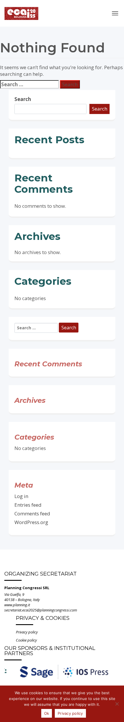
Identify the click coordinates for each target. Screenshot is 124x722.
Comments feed (32, 513)
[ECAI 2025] (21, 11)
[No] (117, 704)
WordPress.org (31, 522)
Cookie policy (26, 640)
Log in (21, 496)
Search (22, 99)
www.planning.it (17, 604)
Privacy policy (27, 632)
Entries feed (28, 504)
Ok (46, 713)
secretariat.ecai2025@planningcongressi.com (40, 610)
